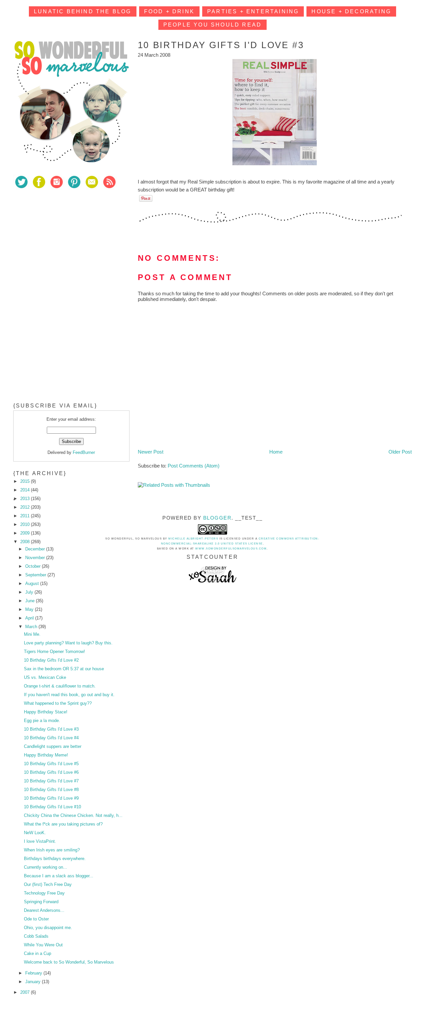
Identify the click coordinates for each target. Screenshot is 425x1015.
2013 (25, 498)
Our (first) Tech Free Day (48, 884)
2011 (25, 515)
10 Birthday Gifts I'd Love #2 (51, 660)
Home (276, 452)
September (36, 574)
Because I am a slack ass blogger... (58, 875)
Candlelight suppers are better (52, 746)
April (30, 618)
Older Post (400, 452)
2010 (25, 524)
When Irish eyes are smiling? (52, 849)
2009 (25, 533)
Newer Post (150, 452)
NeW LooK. (35, 832)
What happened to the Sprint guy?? (58, 703)
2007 (25, 992)
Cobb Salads (36, 936)
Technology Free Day (44, 893)
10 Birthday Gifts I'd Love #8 (51, 789)
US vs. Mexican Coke (45, 677)
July (30, 592)
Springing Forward (41, 901)
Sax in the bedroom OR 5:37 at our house (64, 668)
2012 (25, 507)
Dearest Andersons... (44, 910)
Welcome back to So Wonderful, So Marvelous (69, 962)
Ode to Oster (36, 918)
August (32, 583)
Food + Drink (169, 11)
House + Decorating (351, 11)
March (32, 626)
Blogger (217, 518)
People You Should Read (212, 25)
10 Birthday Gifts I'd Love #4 (51, 737)
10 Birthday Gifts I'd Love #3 (51, 729)
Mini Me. (32, 634)
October (33, 566)
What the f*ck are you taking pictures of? (63, 824)
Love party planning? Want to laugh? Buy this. (68, 642)
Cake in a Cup (37, 953)
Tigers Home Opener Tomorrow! (54, 651)
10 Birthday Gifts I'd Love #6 (51, 772)
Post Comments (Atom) (193, 466)
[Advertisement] (63, 241)
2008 (25, 541)
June (30, 600)
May (30, 609)
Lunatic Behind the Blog (82, 11)
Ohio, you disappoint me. (48, 927)
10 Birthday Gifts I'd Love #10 (52, 806)
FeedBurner (84, 452)
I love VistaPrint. (40, 841)
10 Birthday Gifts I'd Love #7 (51, 780)
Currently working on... (45, 867)
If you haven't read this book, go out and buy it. (69, 694)
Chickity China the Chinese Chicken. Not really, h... (73, 815)
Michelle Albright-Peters (193, 538)
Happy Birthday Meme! (46, 755)
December (35, 548)
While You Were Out (43, 944)
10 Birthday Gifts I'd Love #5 (51, 763)
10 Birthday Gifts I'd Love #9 (51, 798)
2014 (25, 489)
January (33, 981)
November (35, 557)
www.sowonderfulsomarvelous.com (231, 548)
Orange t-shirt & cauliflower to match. (60, 686)
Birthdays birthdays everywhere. (55, 858)
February (34, 973)
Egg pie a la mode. (42, 720)
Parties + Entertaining (253, 11)
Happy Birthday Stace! (45, 711)
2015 (25, 481)
